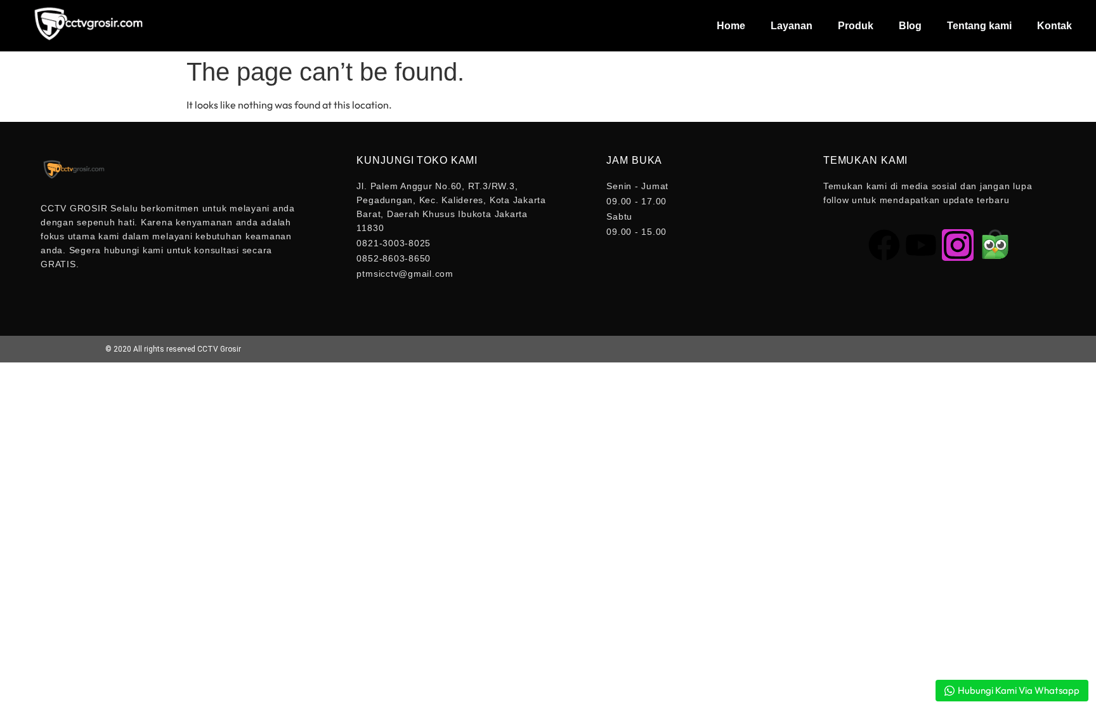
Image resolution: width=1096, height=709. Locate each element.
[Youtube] (921, 245)
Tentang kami (979, 25)
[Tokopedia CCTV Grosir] (994, 245)
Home (731, 25)
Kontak (1054, 25)
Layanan (791, 25)
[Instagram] (958, 245)
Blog (910, 25)
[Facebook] (884, 245)
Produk (855, 25)
